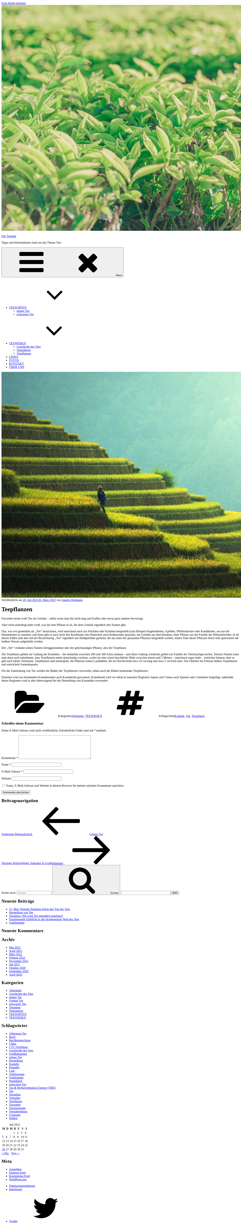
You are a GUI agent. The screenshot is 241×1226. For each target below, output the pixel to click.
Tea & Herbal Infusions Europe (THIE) (32, 1087)
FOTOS (14, 360)
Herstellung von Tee (21, 912)
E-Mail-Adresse (12, 771)
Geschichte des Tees (29, 346)
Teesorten (15, 1104)
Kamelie (179, 716)
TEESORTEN (18, 307)
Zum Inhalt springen (14, 3)
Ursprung (14, 1114)
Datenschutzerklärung (22, 1185)
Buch (12, 1037)
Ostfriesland (16, 1077)
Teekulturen (24, 350)
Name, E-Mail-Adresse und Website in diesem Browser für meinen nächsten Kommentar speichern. (65, 785)
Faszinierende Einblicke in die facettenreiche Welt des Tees (44, 919)
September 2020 (18, 971)
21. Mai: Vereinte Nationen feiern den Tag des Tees (39, 909)
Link (12, 1070)
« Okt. (5, 1153)
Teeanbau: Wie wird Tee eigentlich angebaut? (36, 915)
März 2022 (15, 954)
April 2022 (15, 950)
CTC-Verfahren (18, 1047)
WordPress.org (18, 1179)
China (12, 1043)
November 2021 (18, 961)
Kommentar (10, 758)
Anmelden (15, 1169)
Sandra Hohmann (72, 600)
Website (6, 778)
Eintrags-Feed (17, 1172)
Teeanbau (15, 1007)
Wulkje (13, 1118)
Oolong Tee (16, 1000)
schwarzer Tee (25, 314)
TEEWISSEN (17, 343)
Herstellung (16, 1060)
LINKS (13, 356)
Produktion (15, 1081)
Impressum (15, 1189)
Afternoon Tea (17, 1033)
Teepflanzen (24, 353)
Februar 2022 (17, 957)
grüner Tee (23, 310)
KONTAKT (16, 363)
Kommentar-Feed (19, 1176)
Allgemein (77, 716)
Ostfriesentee (16, 922)
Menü (119, 275)
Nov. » (15, 1153)
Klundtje (14, 1067)
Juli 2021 (14, 964)
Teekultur (14, 1098)
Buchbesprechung (20, 1040)
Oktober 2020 (17, 967)
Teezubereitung (18, 1111)
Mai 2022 (15, 947)
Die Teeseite (9, 236)
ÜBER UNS (16, 367)
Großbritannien (18, 1053)
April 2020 (15, 974)
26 (3, 1149)
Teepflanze (198, 716)
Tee (188, 716)
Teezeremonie (17, 1108)
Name (6, 764)
